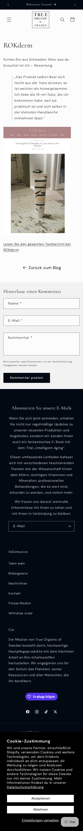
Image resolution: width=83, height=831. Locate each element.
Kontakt (15, 593)
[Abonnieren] (69, 526)
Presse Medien (20, 603)
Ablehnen (40, 809)
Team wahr (17, 563)
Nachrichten (18, 583)
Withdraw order (21, 613)
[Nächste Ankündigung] (75, 4)
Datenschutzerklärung (25, 787)
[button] (9, 19)
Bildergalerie (18, 573)
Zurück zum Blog (45, 267)
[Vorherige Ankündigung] (8, 4)
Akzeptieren (40, 798)
